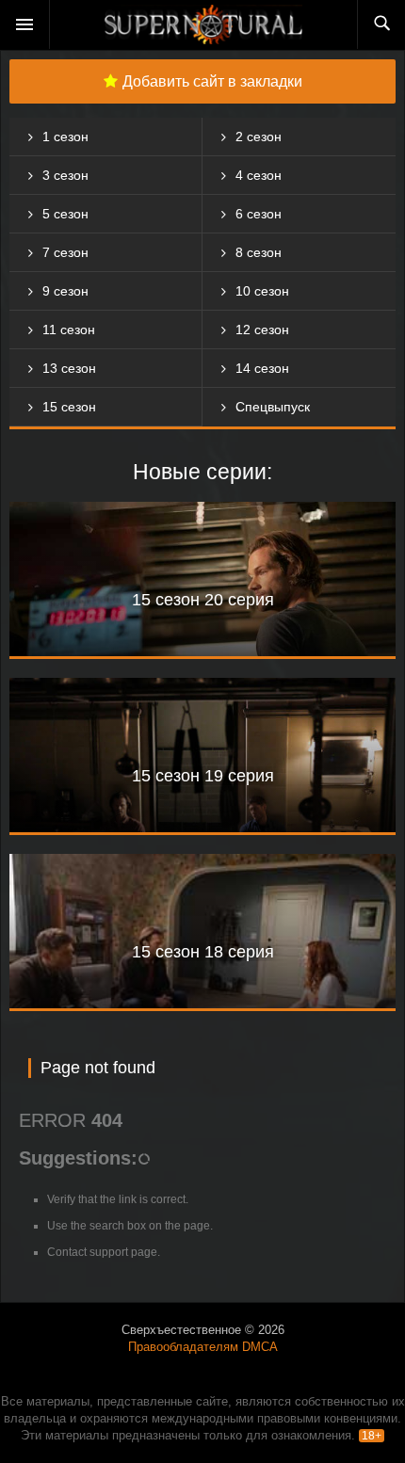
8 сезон (258, 252)
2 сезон (258, 136)
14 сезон (262, 368)
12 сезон (262, 329)
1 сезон (65, 136)
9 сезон (65, 290)
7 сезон (65, 252)
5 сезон (65, 213)
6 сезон (258, 213)
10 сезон (262, 290)
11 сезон (68, 329)
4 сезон (258, 175)
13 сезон (69, 368)
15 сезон (69, 406)
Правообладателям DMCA (203, 1347)
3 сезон (65, 175)
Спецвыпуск (272, 406)
